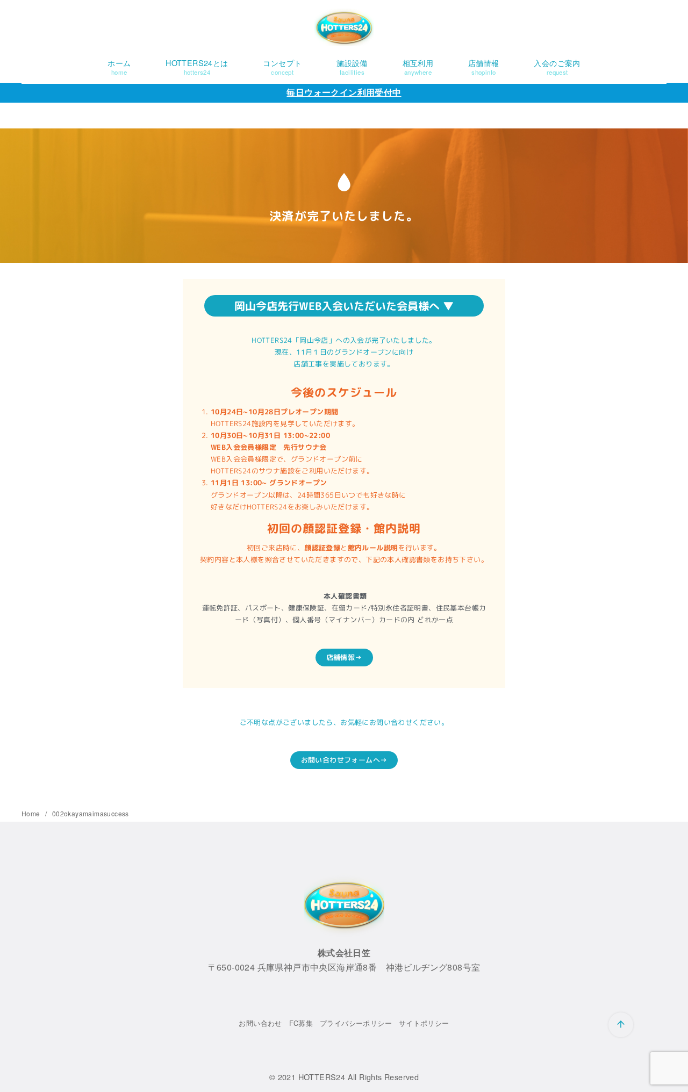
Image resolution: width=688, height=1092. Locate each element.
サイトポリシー (424, 1023)
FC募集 (301, 1023)
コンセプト (282, 66)
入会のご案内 (557, 66)
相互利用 (418, 66)
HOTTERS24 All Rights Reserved (358, 1076)
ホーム (119, 66)
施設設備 (352, 66)
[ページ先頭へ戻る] (620, 1024)
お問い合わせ (260, 1023)
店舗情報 (483, 66)
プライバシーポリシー (356, 1023)
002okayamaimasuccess (90, 813)
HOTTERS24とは (197, 66)
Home (32, 813)
